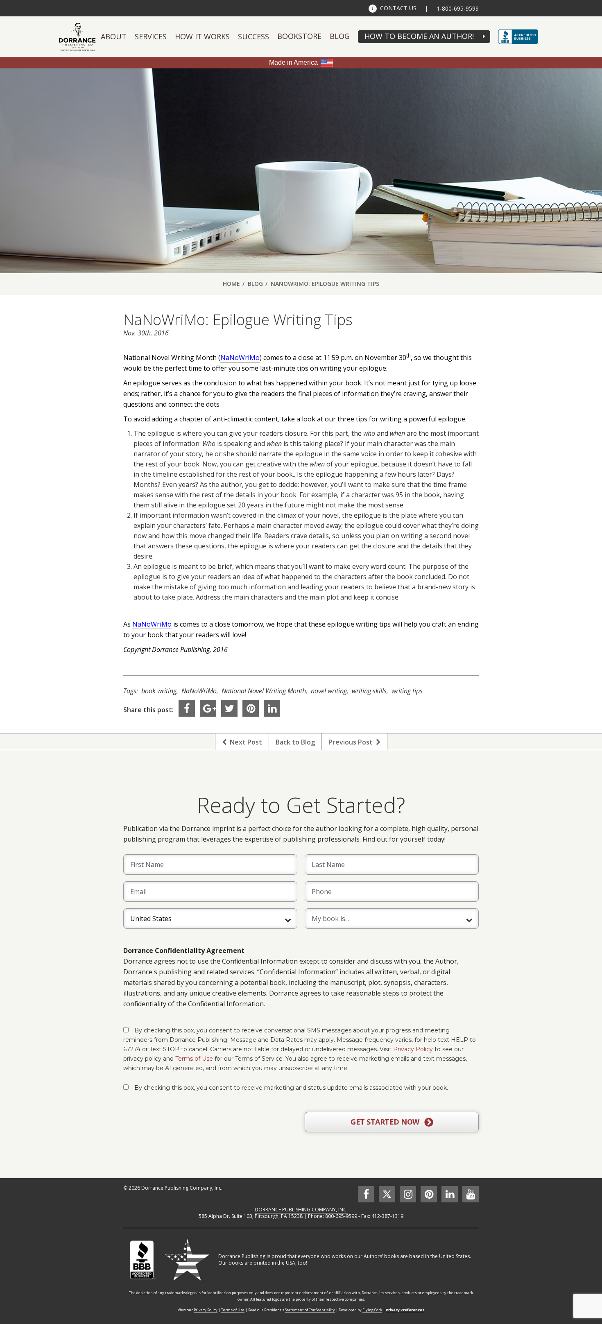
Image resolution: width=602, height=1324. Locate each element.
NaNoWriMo (240, 357)
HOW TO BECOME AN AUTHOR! (419, 36)
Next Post (244, 742)
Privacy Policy (413, 1049)
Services (151, 36)
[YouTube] (470, 1194)
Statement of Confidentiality (310, 1310)
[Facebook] (187, 708)
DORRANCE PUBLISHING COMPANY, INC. (301, 1209)
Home (231, 283)
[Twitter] (229, 708)
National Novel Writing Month (264, 690)
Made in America (293, 62)
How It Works (202, 36)
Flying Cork (372, 1310)
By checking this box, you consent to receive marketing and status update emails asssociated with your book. (291, 1087)
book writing (159, 690)
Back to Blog (295, 742)
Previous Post (352, 742)
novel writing (329, 690)
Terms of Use (194, 1058)
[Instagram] (408, 1194)
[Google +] (208, 708)
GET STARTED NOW (386, 1122)
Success (253, 36)
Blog (340, 36)
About (114, 36)
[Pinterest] (250, 708)
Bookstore (299, 36)
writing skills (369, 690)
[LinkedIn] (272, 708)
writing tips (407, 690)
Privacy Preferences (405, 1310)
